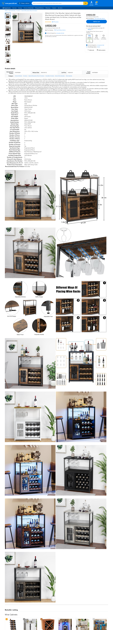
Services (14, 8)
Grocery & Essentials (28, 8)
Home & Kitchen (11, 10)
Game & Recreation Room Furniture (29, 10)
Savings (20, 8)
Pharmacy (48, 8)
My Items (60, 8)
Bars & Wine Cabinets (60, 76)
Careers (54, 8)
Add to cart (96, 21)
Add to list (91, 50)
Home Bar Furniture (49, 76)
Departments (7, 8)
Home (6, 10)
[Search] (85, 3)
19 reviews (56, 21)
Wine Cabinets (69, 76)
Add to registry (101, 50)
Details (98, 47)
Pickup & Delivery (39, 8)
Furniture (18, 10)
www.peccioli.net (60, 33)
